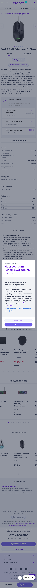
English (14, 263)
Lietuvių (7, 263)
